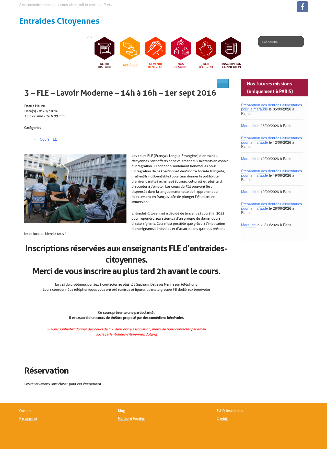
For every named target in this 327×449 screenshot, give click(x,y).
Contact (25, 411)
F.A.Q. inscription (230, 411)
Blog (121, 411)
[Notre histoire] (105, 53)
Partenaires (28, 418)
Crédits (222, 418)
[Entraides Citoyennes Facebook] (302, 6)
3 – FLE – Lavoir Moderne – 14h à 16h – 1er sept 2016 (120, 93)
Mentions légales (131, 418)
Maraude (248, 125)
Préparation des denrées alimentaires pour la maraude (271, 107)
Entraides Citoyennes (59, 21)
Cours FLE (48, 139)
